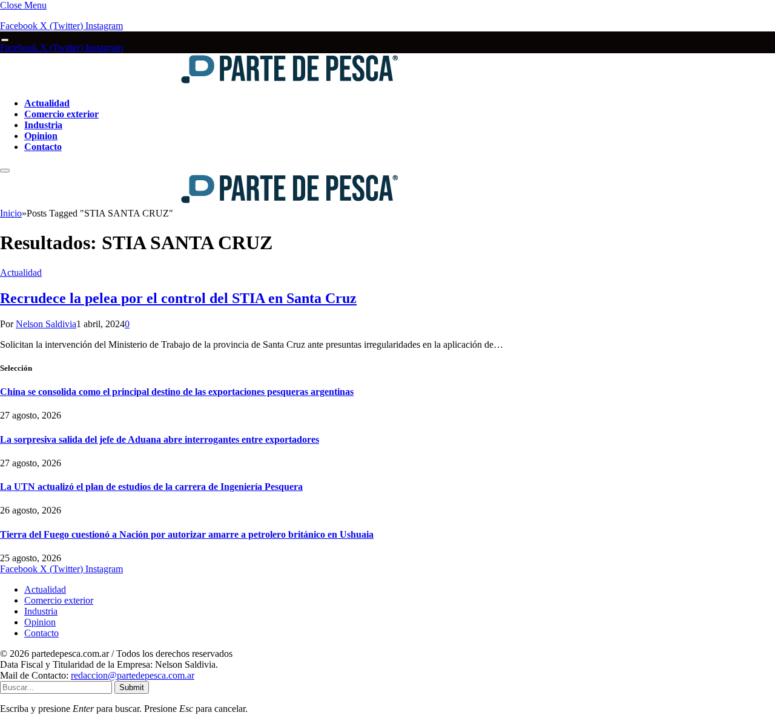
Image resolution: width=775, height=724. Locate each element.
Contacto (43, 147)
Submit (131, 687)
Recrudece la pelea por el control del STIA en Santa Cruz (178, 298)
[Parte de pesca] (200, 82)
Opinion (41, 136)
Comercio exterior (61, 114)
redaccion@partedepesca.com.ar (132, 675)
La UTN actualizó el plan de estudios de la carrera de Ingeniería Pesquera (151, 486)
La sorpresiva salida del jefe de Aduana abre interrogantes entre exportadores (159, 439)
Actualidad (47, 103)
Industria (43, 125)
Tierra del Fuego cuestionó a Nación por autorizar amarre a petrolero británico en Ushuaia (187, 534)
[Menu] (4, 40)
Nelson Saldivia (46, 324)
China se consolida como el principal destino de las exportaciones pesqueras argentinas (177, 391)
